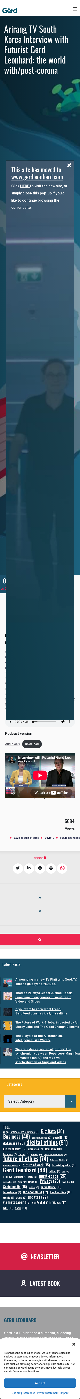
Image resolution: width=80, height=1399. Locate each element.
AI (6, 1132)
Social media (15, 1186)
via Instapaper (16, 1202)
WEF (8, 1208)
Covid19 (49, 837)
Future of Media (59, 1160)
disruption (35, 1149)
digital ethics (47, 1142)
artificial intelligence (24, 1132)
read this (68, 1181)
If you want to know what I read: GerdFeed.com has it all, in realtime (41, 1011)
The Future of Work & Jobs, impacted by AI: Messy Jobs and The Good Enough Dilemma (47, 1025)
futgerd (36, 1154)
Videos (59, 1202)
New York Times (28, 1181)
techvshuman (12, 1192)
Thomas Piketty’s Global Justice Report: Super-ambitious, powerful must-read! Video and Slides (44, 997)
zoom (21, 1208)
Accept (40, 1383)
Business (16, 1136)
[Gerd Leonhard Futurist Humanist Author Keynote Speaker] (9, 10)
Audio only (12, 744)
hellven (54, 1171)
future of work (36, 1165)
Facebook (10, 1154)
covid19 (61, 1137)
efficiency (53, 1148)
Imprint (65, 1393)
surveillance (51, 1187)
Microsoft (20, 1176)
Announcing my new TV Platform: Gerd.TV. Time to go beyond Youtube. (46, 982)
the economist (35, 1192)
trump (21, 1197)
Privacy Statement (47, 1393)
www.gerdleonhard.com (37, 176)
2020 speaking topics (26, 837)
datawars (14, 1143)
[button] (74, 1344)
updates (38, 1197)
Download (32, 744)
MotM (32, 1176)
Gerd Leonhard (25, 1169)
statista (34, 1187)
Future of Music (12, 1165)
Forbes (23, 1154)
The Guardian (61, 1192)
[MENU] (75, 10)
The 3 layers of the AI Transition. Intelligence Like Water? (39, 1038)
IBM (65, 1171)
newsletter (9, 1181)
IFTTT (7, 1176)
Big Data (52, 1131)
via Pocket (41, 1202)
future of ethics (25, 1158)
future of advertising (55, 1154)
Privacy (50, 1181)
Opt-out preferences (23, 1393)
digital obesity (14, 1148)
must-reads (52, 1176)
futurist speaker (63, 1165)
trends (8, 1197)
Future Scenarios (70, 837)
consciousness (41, 1137)
